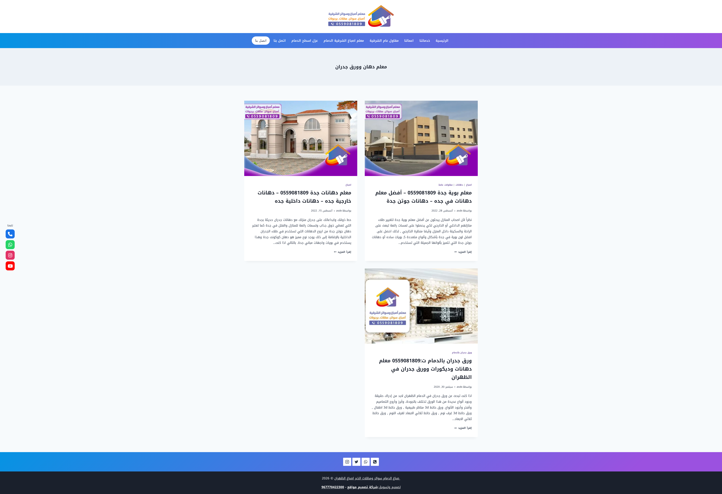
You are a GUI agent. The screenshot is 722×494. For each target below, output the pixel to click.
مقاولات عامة (445, 185)
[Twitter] (356, 462)
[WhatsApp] (366, 462)
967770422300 (333, 487)
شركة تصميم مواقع (362, 487)
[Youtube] (10, 265)
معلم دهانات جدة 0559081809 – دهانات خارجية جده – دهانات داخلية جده (304, 197)
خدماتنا (424, 41)
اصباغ (469, 185)
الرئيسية (442, 41)
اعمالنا (409, 41)
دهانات (459, 185)
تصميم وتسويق (390, 487)
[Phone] (375, 462)
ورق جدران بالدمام (462, 352)
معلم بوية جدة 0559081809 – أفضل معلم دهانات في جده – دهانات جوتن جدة (423, 197)
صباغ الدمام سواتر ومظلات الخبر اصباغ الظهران (367, 478)
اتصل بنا (280, 41)
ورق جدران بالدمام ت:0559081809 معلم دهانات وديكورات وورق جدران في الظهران (425, 369)
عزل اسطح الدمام (304, 41)
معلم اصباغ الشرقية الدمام (344, 41)
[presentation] (421, 138)
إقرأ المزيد (463, 252)
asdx (459, 210)
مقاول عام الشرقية (384, 41)
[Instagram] (347, 462)
